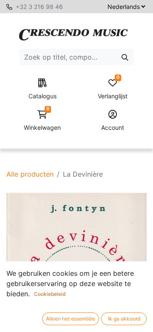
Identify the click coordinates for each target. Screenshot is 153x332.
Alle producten (30, 174)
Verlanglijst (113, 89)
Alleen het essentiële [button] (70, 318)
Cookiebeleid (49, 294)
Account (112, 127)
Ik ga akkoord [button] (124, 318)
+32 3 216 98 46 (39, 6)
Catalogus (42, 96)
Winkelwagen (42, 120)
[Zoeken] (125, 57)
